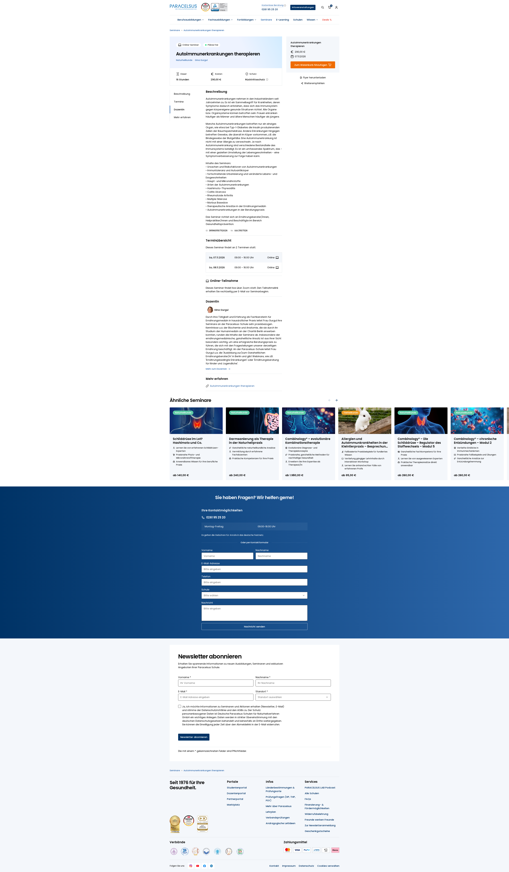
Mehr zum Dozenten (216, 368)
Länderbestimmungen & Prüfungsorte (280, 789)
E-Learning (282, 19)
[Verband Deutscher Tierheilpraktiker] (195, 851)
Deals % (327, 19)
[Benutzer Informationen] (336, 7)
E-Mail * (182, 691)
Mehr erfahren (182, 117)
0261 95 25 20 (270, 9)
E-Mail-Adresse (210, 563)
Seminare (266, 19)
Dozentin (179, 109)
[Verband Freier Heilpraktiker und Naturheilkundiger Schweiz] (240, 851)
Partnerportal (235, 799)
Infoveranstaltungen (303, 7)
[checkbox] (179, 706)
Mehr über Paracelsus (278, 806)
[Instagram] (191, 866)
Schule (205, 589)
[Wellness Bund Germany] (217, 851)
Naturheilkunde (184, 60)
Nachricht (207, 602)
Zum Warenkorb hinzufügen (310, 65)
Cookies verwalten (328, 865)
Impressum (289, 865)
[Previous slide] (329, 400)
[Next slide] (336, 400)
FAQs (308, 799)
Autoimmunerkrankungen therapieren (204, 30)
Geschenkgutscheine (317, 831)
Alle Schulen (312, 793)
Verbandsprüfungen (278, 817)
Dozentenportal (236, 793)
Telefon (205, 576)
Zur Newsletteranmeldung (320, 825)
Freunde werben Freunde (319, 819)
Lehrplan (271, 812)
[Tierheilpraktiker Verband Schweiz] (229, 851)
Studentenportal (237, 787)
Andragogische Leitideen (280, 823)
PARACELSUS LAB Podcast (320, 787)
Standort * (262, 691)
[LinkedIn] (211, 866)
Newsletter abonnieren (193, 737)
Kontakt (274, 865)
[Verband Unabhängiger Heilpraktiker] (185, 851)
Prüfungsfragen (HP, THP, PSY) (280, 798)
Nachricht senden (254, 626)
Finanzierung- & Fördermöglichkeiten (317, 806)
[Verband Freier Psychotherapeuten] (174, 851)
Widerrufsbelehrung (316, 814)
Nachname (262, 550)
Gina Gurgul (201, 60)
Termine (179, 101)
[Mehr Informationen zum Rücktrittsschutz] (267, 79)
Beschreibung (182, 93)
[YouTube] (198, 866)
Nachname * (263, 677)
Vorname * (184, 677)
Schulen (297, 19)
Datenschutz (306, 865)
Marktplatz (233, 804)
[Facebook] (204, 866)
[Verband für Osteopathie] (206, 851)
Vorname (206, 550)
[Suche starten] (323, 7)
